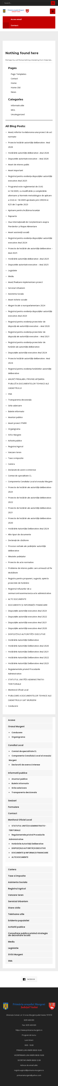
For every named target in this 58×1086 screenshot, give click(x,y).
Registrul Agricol (15, 446)
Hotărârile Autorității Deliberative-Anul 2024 (28, 528)
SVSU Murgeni (14, 434)
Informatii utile (17, 105)
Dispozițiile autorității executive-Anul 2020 (27, 628)
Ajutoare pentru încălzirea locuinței (24, 210)
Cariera (11, 464)
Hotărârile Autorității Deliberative (23, 640)
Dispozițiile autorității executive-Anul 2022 (27, 616)
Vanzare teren (14, 452)
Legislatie (12, 270)
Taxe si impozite (15, 458)
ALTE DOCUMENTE (17, 599)
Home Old (15, 87)
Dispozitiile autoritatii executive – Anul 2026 (28, 158)
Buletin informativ (16, 411)
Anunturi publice (15, 417)
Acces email (16, 19)
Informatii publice (17, 772)
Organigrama (14, 429)
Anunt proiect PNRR (17, 423)
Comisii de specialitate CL (20, 475)
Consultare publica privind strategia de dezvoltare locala (28, 934)
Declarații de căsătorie (18, 540)
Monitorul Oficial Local (18, 689)
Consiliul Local (15, 745)
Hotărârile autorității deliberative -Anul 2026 (28, 152)
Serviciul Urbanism (16, 288)
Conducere (13, 706)
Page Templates (18, 74)
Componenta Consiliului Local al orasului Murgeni (30, 481)
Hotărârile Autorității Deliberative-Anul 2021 (28, 651)
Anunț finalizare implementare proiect (25, 282)
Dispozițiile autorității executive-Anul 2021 (27, 622)
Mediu (11, 276)
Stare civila (14, 907)
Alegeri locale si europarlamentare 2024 (26, 305)
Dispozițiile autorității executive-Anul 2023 (27, 610)
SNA (10, 393)
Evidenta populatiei (18, 920)
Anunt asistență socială (18, 232)
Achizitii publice (15, 440)
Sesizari (12, 800)
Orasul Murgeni (16, 726)
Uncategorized (18, 114)
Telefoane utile (16, 914)
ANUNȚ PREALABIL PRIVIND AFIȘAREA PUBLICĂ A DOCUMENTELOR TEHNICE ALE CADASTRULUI (28, 383)
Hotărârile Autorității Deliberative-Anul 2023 (28, 663)
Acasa (11, 720)
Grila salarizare (15, 405)
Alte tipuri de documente (19, 534)
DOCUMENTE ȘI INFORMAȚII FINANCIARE (27, 604)
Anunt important (15, 170)
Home (14, 83)
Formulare (13, 807)
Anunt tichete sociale (17, 299)
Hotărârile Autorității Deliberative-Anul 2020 (28, 645)
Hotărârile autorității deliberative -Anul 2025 (28, 258)
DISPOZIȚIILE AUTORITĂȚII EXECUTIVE (26, 634)
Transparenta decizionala (19, 399)
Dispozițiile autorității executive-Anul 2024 (27, 352)
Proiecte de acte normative (21, 562)
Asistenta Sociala (16, 293)
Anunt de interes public (18, 164)
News (13, 92)
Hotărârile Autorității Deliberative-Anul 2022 (28, 657)
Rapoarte (12, 216)
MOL (13, 110)
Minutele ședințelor (17, 556)
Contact (14, 25)
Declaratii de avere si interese (22, 469)
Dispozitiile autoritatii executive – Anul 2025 (28, 264)
